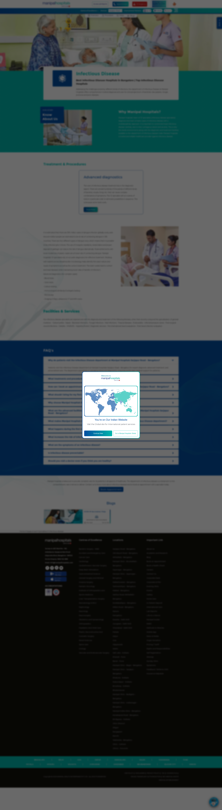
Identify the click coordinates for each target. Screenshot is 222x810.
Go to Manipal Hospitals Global (125, 433)
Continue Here (98, 433)
